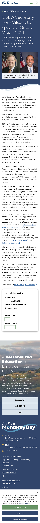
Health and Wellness (10, 469)
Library (5, 476)
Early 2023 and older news (15, 11)
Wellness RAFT (8, 466)
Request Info (20, 400)
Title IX (5, 487)
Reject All (20, 513)
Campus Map (10, 441)
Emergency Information (12, 456)
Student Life (10, 327)
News (7, 319)
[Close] (37, 492)
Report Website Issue (11, 480)
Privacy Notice (24, 503)
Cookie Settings (20, 507)
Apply (20, 412)
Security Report (8, 484)
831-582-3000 (11, 451)
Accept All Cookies (20, 519)
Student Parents (9, 473)
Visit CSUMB (20, 406)
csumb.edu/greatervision (24, 285)
